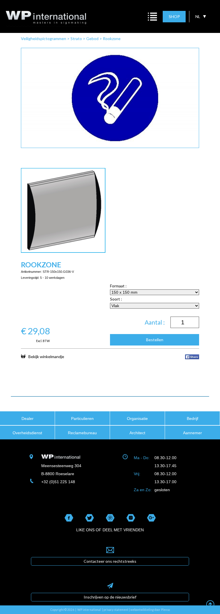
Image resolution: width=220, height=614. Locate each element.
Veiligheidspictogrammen (43, 38)
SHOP (174, 16)
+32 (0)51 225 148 (58, 481)
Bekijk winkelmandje (46, 356)
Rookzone (112, 38)
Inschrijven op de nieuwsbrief (110, 597)
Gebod (92, 38)
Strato (76, 38)
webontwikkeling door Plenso (150, 609)
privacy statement (115, 609)
